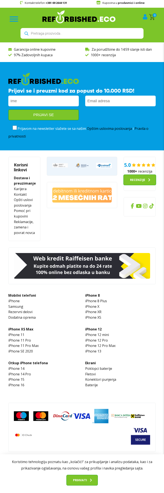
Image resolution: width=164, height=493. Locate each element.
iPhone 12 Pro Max (100, 345)
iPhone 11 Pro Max (23, 345)
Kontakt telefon (46, 3)
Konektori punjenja (100, 379)
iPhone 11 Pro (19, 340)
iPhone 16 (16, 385)
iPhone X (92, 306)
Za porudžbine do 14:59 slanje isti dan (122, 49)
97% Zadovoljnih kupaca (33, 55)
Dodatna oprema (22, 317)
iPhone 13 (93, 351)
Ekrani (90, 363)
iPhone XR (93, 311)
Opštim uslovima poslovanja (109, 128)
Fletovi (90, 374)
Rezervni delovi (20, 311)
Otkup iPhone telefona (28, 363)
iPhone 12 (93, 329)
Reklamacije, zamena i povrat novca (24, 227)
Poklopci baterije (98, 368)
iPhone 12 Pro (96, 340)
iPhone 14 (16, 368)
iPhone (14, 301)
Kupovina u (123, 3)
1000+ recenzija (103, 55)
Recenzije (137, 180)
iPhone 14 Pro (19, 374)
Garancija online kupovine (35, 49)
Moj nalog (145, 16)
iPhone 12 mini (97, 334)
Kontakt (20, 194)
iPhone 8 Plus (96, 301)
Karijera (20, 189)
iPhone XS (93, 317)
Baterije (91, 385)
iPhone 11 (16, 334)
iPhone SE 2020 (20, 351)
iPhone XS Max (20, 329)
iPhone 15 (16, 379)
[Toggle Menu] (14, 19)
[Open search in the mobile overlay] (82, 33)
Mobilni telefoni (22, 295)
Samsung (15, 306)
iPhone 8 (92, 295)
